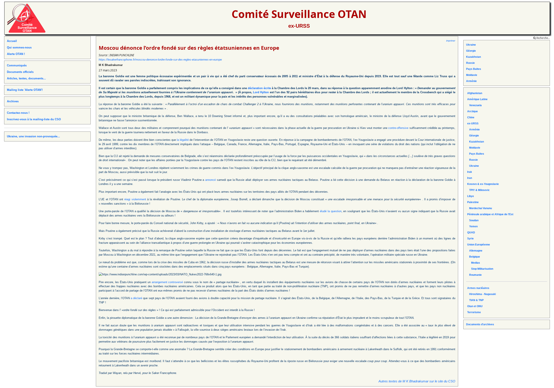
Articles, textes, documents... (26, 78)
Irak (469, 171)
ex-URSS (299, 26)
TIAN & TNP (475, 300)
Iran (469, 178)
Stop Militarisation (480, 268)
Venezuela (474, 105)
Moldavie (471, 75)
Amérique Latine (477, 99)
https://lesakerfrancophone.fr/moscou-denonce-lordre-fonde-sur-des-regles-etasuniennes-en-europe (160, 59)
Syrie (470, 238)
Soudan (472, 220)
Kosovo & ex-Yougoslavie (483, 184)
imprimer (450, 40)
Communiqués (17, 65)
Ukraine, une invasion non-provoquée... (33, 136)
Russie (470, 62)
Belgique (473, 256)
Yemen (472, 226)
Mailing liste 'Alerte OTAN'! (25, 89)
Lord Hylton (261, 92)
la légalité (183, 139)
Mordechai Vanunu (479, 208)
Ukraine (471, 44)
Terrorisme (474, 312)
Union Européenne (478, 244)
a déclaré (136, 298)
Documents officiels (20, 72)
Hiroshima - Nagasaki (481, 294)
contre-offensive (398, 128)
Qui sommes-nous (19, 47)
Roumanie (474, 274)
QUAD (471, 232)
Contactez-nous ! (18, 112)
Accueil (12, 41)
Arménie (471, 81)
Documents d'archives (480, 324)
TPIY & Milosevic (478, 190)
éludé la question (330, 211)
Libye (470, 196)
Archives (13, 101)
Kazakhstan (473, 56)
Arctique (472, 111)
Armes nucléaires (478, 288)
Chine (470, 117)
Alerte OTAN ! (16, 54)
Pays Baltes (473, 69)
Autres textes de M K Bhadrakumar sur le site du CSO (416, 381)
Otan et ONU (475, 306)
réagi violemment (135, 199)
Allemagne (474, 250)
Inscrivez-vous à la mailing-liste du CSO (34, 119)
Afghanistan (474, 93)
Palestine (473, 202)
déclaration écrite (259, 88)
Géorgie (471, 50)
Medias (473, 262)
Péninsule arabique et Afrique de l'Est (490, 214)
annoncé (210, 179)
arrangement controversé (167, 282)
